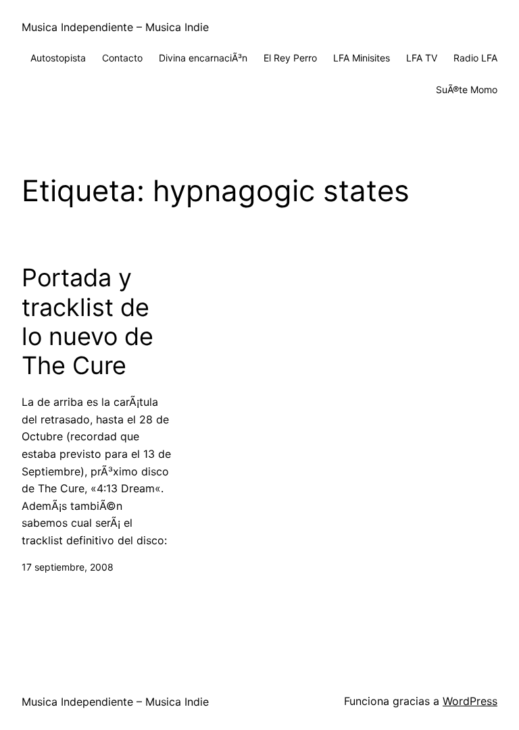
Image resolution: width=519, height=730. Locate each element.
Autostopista (58, 57)
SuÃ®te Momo (466, 89)
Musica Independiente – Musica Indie (115, 27)
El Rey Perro (290, 57)
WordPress (470, 701)
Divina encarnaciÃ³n (203, 57)
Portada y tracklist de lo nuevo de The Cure (87, 321)
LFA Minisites (361, 57)
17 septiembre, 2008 (68, 567)
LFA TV (421, 57)
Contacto (122, 57)
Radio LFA (475, 57)
